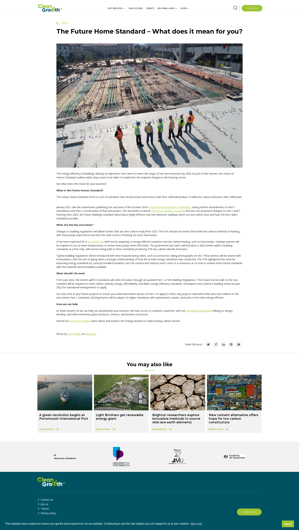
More (184, 8)
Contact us (252, 8)
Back (65, 22)
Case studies (135, 8)
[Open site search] (235, 8)
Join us (44, 504)
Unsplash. (91, 334)
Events (150, 8)
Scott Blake (74, 334)
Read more (64, 429)
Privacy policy (48, 513)
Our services (114, 8)
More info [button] (196, 523)
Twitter (45, 508)
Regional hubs (166, 8)
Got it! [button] (288, 523)
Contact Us (249, 512)
